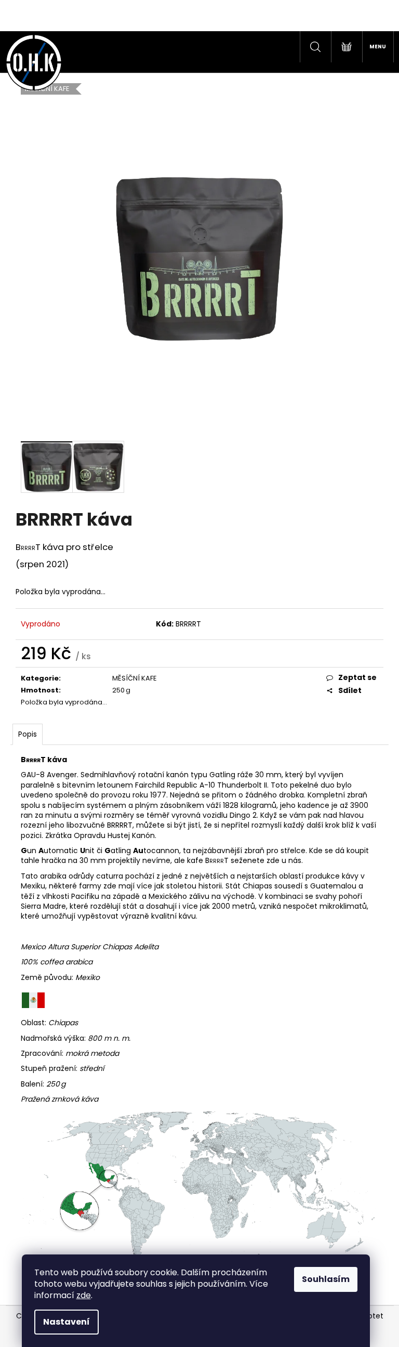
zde (83, 1295)
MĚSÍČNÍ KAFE (134, 678)
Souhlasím (326, 1279)
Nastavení (66, 1322)
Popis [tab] (27, 734)
